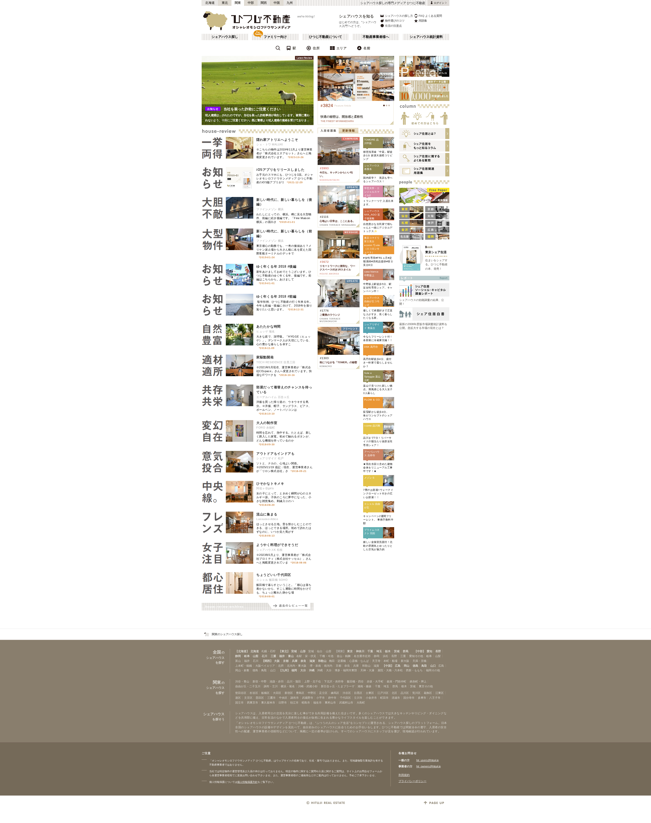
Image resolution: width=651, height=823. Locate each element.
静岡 (238, 656)
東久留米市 (268, 702)
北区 (394, 692)
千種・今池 (326, 656)
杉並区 (254, 692)
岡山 (406, 665)
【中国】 (388, 665)
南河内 (328, 665)
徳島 (415, 665)
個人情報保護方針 (247, 782)
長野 (438, 651)
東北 (225, 3)
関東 (238, 3)
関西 (264, 3)
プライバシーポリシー (412, 781)
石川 (264, 656)
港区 (238, 697)
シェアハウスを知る (356, 16)
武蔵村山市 (346, 702)
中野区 (312, 692)
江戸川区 (383, 692)
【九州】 (284, 670)
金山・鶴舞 (344, 656)
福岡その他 (433, 670)
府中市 (332, 697)
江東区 (439, 692)
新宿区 (289, 692)
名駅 (299, 656)
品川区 (405, 692)
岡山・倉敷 (242, 670)
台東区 (370, 692)
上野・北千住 (312, 681)
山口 (433, 665)
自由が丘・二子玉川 (247, 686)
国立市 (239, 702)
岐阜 (247, 656)
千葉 (370, 651)
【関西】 (267, 660)
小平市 (320, 697)
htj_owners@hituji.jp (428, 766)
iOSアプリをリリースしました (280, 170)
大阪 (277, 660)
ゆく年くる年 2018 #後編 (276, 266)
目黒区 (358, 692)
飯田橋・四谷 (355, 681)
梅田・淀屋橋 (337, 660)
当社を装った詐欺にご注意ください (252, 109)
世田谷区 (240, 692)
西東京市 (252, 702)
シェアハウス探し (225, 37)
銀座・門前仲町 (396, 681)
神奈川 (360, 651)
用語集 (423, 20)
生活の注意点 (393, 25)
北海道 (210, 3)
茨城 (397, 651)
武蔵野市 (307, 697)
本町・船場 (390, 660)
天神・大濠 (367, 670)
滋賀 (312, 660)
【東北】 (284, 651)
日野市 (282, 702)
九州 (290, 3)
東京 (350, 651)
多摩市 (422, 697)
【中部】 (419, 651)
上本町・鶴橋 (243, 665)
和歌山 (322, 660)
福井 (282, 656)
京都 (286, 660)
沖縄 (312, 670)
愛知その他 (416, 656)
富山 (291, 656)
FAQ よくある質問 (430, 15)
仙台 (319, 651)
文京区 (248, 697)
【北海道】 (242, 651)
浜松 (385, 656)
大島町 (361, 702)
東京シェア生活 (436, 252)
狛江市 (294, 702)
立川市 (358, 697)
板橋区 (265, 692)
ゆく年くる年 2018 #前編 (276, 296)
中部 (251, 3)
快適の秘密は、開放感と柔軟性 (341, 116)
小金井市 (371, 697)
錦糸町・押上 (418, 681)
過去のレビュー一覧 (291, 607)
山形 (303, 651)
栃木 (388, 651)
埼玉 (379, 651)
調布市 (294, 697)
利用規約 (404, 774)
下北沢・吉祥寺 (334, 681)
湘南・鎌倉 (365, 686)
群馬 (405, 651)
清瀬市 (396, 697)
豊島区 (300, 692)
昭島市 (306, 702)
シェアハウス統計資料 (426, 37)
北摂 (281, 665)
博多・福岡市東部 (346, 670)
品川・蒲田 (294, 681)
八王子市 (434, 697)
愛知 (429, 651)
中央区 (283, 697)
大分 (303, 670)
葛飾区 (428, 692)
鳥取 (424, 665)
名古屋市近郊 (362, 656)
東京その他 (426, 686)
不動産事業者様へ (376, 37)
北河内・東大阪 (296, 665)
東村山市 (330, 702)
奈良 (303, 660)
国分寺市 (409, 697)
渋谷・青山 (242, 681)
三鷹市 (271, 697)
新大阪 (405, 660)
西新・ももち (414, 670)
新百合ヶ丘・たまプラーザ (337, 686)
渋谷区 (347, 692)
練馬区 (335, 692)
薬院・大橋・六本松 (390, 670)
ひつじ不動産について (325, 37)
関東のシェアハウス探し (227, 634)
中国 (277, 3)
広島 (398, 665)
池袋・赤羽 (277, 681)
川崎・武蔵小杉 (308, 686)
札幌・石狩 (268, 651)
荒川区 (416, 692)
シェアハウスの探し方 (399, 15)
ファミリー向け (275, 37)
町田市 (384, 697)
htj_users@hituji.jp (427, 760)
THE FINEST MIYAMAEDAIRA (337, 121)
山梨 (255, 656)
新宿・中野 (260, 681)
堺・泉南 (315, 665)
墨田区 (260, 697)
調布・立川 (271, 686)
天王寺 (376, 660)
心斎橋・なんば (359, 660)
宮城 (294, 651)
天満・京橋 (419, 660)
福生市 (317, 702)
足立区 (323, 692)
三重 (273, 656)
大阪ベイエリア (265, 665)
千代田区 (345, 697)
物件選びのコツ (395, 20)
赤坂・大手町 (375, 681)
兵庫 (295, 660)
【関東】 (340, 651)
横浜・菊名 (288, 686)
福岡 (294, 670)
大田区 (277, 692)
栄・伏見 (310, 656)
